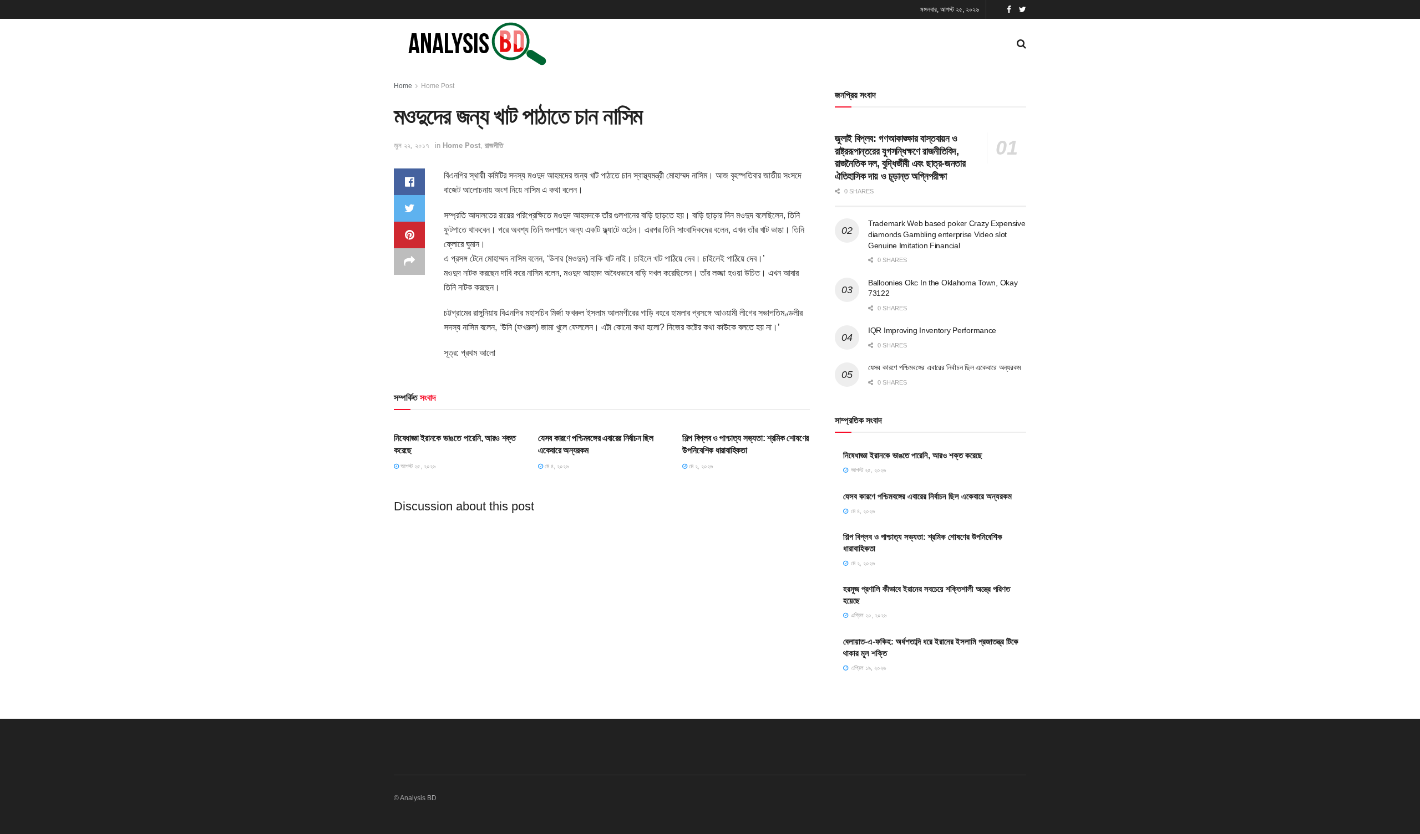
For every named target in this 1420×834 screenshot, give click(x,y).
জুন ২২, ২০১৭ (411, 145)
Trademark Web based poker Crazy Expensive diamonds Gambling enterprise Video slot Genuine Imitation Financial (947, 234)
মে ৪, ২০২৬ (556, 466)
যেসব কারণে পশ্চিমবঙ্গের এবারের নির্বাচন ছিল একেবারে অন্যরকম (944, 367)
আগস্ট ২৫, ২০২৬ (417, 466)
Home (403, 86)
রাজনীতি (494, 145)
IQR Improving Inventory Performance (932, 330)
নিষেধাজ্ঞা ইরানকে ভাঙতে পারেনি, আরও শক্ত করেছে (912, 455)
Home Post (437, 86)
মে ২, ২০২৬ (700, 466)
